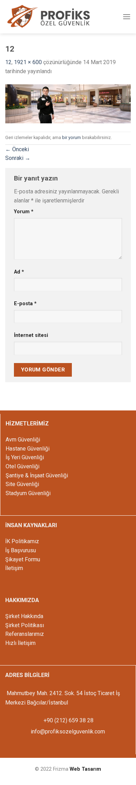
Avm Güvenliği (23, 439)
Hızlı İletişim (20, 643)
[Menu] (126, 16)
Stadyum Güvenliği (28, 493)
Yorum (23, 212)
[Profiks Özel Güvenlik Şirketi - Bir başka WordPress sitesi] (48, 17)
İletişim (14, 568)
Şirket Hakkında (24, 616)
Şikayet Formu (22, 559)
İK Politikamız (22, 541)
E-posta (25, 304)
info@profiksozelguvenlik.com (68, 731)
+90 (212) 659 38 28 (67, 720)
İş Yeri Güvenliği (25, 457)
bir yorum (71, 137)
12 (8, 62)
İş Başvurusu (20, 550)
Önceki (17, 149)
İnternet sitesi (31, 335)
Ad (19, 272)
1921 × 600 (28, 62)
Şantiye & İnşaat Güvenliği (37, 475)
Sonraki (17, 158)
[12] (68, 103)
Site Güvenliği (22, 484)
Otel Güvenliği (22, 466)
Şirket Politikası (24, 625)
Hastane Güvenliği (28, 448)
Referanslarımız (24, 634)
